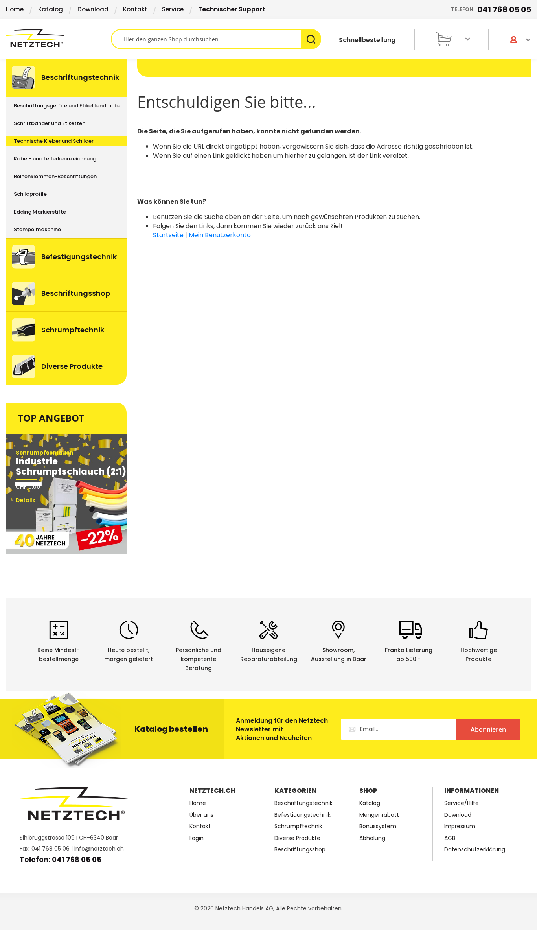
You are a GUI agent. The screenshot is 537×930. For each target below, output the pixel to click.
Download (93, 9)
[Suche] (311, 39)
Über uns (201, 815)
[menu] (66, 222)
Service (173, 9)
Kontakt (135, 9)
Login (196, 838)
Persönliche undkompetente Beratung (198, 659)
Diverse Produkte (297, 838)
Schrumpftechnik (298, 826)
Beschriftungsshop (300, 849)
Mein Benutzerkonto (220, 234)
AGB (449, 838)
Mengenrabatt (379, 815)
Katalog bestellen (171, 729)
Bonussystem (377, 826)
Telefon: (491, 9)
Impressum (459, 826)
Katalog (50, 9)
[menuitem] (66, 78)
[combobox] (216, 39)
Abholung (372, 838)
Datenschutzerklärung (474, 849)
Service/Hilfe (461, 803)
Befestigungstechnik (302, 815)
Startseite (168, 234)
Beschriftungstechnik (303, 803)
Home (15, 9)
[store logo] (58, 38)
